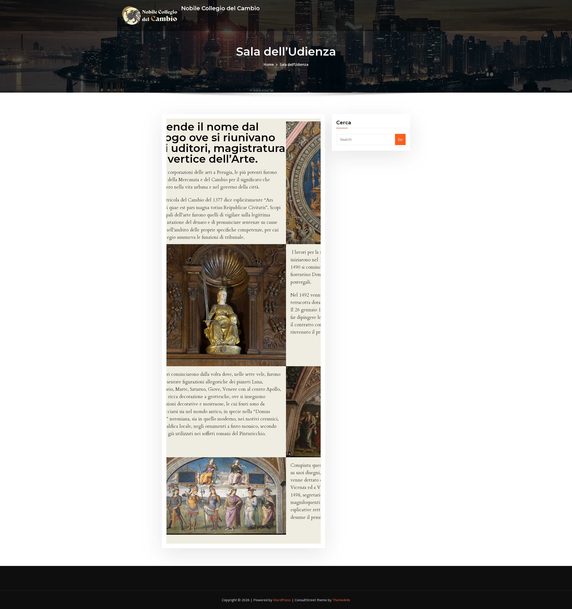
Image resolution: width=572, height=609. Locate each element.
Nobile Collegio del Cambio (220, 8)
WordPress (282, 600)
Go (400, 139)
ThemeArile (341, 600)
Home (269, 64)
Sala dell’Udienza (294, 64)
